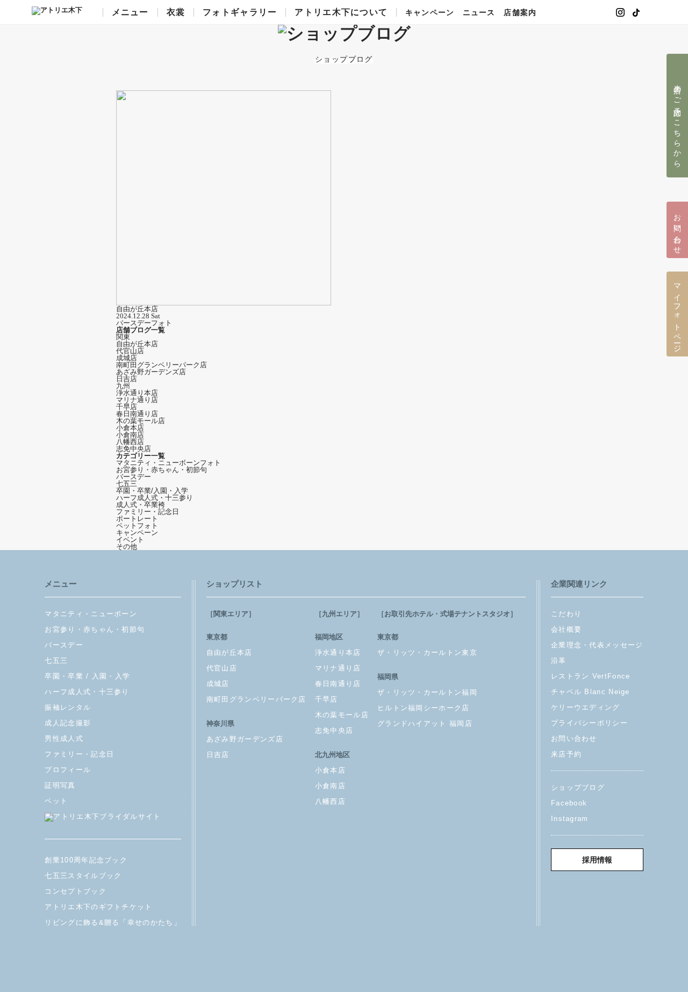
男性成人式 (64, 738)
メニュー (130, 12)
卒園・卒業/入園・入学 (152, 491)
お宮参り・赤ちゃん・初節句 (161, 470)
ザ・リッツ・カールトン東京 (427, 652)
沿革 (559, 660)
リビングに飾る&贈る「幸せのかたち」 (113, 922)
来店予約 (566, 754)
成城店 (126, 358)
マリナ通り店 (137, 400)
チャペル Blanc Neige (590, 691)
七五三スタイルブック (83, 875)
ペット (56, 800)
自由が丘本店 (137, 344)
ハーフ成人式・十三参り (154, 498)
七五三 (126, 484)
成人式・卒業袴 (140, 505)
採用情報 (597, 860)
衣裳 (176, 12)
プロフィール (68, 769)
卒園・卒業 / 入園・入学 (87, 676)
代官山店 (130, 351)
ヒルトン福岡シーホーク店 (423, 707)
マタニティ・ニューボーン (91, 613)
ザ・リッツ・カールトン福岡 (427, 692)
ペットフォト (137, 526)
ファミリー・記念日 (147, 512)
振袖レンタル (68, 707)
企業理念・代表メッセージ (597, 644)
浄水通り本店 (137, 393)
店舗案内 (520, 13)
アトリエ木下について (341, 12)
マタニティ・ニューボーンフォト (168, 463)
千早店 (126, 407)
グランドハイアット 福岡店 (424, 723)
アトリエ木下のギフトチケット (98, 906)
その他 (126, 547)
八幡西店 (130, 442)
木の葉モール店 (140, 421)
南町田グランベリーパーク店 (161, 365)
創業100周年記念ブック (86, 860)
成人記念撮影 (68, 722)
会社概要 (566, 629)
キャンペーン (429, 13)
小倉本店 (130, 428)
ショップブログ (578, 787)
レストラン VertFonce (590, 676)
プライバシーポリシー (589, 722)
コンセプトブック (75, 891)
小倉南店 (130, 435)
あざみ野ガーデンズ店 (151, 372)
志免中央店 (133, 449)
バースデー (133, 477)
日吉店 (126, 379)
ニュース (479, 13)
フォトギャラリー (240, 12)
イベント (130, 540)
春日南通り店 (137, 414)
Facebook (569, 803)
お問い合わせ (574, 738)
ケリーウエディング (585, 707)
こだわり (566, 613)
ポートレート (137, 519)
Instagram (570, 818)
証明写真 (60, 785)
